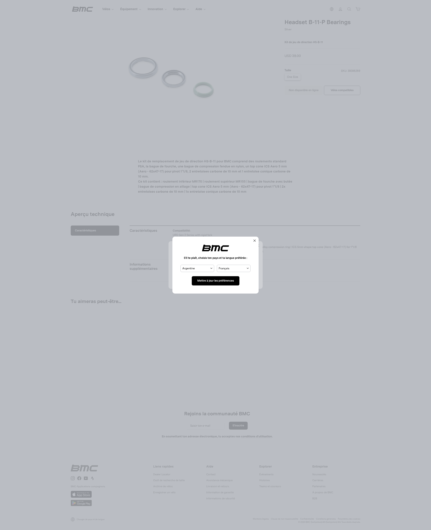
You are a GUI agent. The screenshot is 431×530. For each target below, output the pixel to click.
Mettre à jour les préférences (215, 280)
